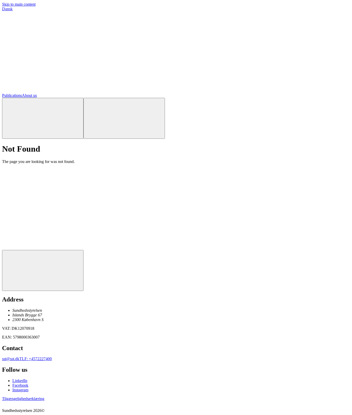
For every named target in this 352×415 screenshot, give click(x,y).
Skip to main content (19, 4)
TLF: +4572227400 (35, 359)
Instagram (20, 390)
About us (29, 95)
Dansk (7, 9)
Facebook (20, 385)
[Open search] (42, 118)
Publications (12, 95)
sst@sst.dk (10, 359)
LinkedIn (19, 380)
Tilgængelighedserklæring (23, 398)
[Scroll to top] (42, 270)
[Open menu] (124, 118)
